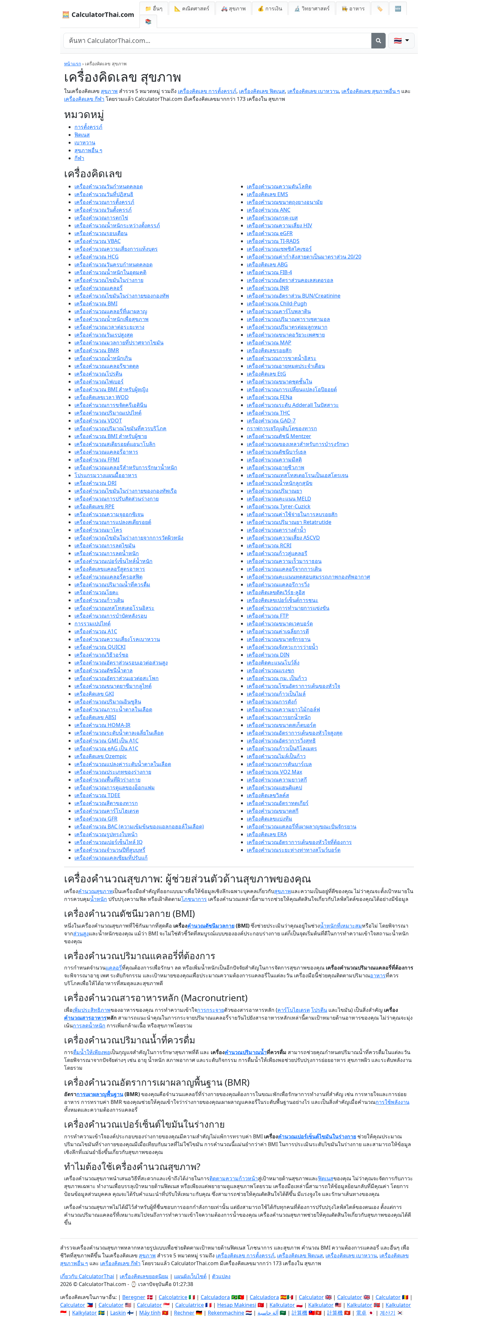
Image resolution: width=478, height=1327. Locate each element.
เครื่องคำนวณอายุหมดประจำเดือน (286, 365)
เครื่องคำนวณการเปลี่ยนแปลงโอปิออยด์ (292, 389)
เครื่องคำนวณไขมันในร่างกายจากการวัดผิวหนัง (128, 537)
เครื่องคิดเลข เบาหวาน (313, 91)
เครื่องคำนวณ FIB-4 (269, 272)
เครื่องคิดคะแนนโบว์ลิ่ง (273, 662)
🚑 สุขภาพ (233, 8)
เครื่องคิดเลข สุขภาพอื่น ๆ (370, 91)
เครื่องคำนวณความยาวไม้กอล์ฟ (283, 709)
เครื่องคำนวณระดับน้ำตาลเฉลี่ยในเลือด (119, 732)
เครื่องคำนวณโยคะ (96, 592)
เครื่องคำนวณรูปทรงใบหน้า (106, 834)
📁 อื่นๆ (154, 8)
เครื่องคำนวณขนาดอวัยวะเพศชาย (286, 334)
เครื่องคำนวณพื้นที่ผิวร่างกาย (107, 779)
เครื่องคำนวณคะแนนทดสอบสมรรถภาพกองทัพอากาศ (308, 576)
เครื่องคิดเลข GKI (94, 693)
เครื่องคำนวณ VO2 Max (274, 771)
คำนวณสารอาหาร (85, 1017)
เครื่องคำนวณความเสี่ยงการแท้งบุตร (116, 248)
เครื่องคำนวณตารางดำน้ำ (276, 529)
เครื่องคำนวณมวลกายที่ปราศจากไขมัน (119, 342)
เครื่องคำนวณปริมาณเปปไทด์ (107, 412)
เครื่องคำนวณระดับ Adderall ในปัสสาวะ (293, 405)
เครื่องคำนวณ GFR (95, 818)
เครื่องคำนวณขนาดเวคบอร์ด (280, 623)
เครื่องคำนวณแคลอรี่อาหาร (106, 451)
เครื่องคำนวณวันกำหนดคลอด (108, 186)
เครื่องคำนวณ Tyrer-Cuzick (279, 506)
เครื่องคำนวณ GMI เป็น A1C (106, 740)
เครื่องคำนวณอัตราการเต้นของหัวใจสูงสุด (294, 732)
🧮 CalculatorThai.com (98, 14)
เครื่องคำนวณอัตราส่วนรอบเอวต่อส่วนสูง (121, 662)
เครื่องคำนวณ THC (268, 412)
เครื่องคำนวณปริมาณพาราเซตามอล (288, 319)
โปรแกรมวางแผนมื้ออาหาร (105, 475)
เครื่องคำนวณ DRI (95, 483)
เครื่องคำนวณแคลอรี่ (98, 287)
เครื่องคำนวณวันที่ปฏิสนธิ (103, 194)
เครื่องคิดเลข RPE (94, 506)
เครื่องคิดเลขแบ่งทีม (269, 818)
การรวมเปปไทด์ (92, 623)
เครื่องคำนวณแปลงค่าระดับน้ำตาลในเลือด (122, 764)
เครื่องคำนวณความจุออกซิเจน (109, 514)
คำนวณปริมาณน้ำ (246, 1052)
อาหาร (378, 975)
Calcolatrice (173, 1297)
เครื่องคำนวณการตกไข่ (101, 217)
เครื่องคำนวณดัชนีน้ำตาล (103, 670)
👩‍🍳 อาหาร (353, 8)
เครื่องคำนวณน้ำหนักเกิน (103, 358)
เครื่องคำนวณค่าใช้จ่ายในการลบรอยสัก (292, 514)
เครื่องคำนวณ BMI (95, 303)
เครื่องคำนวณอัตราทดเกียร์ (278, 803)
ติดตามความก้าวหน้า (233, 1178)
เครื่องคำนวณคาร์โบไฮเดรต (106, 810)
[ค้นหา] (378, 40)
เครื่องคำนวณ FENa (269, 397)
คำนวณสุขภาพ (95, 891)
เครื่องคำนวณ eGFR (270, 233)
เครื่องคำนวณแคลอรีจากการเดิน (284, 568)
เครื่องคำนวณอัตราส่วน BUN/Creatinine (293, 295)
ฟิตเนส (82, 134)
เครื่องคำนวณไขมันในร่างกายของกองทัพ (121, 295)
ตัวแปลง (221, 1276)
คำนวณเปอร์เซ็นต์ (298, 1136)
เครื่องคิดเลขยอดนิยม (144, 1276)
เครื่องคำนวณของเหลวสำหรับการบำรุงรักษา (298, 444)
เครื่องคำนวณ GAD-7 (271, 420)
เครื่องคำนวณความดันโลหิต (279, 186)
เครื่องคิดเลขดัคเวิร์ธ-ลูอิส (276, 592)
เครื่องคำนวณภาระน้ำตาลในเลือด (113, 709)
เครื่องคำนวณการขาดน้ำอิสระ (281, 358)
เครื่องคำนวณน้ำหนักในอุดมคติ (110, 272)
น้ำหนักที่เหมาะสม (341, 925)
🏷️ (380, 8)
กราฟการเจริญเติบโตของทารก (282, 428)
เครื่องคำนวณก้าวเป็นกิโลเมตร (282, 748)
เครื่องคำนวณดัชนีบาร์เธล (276, 451)
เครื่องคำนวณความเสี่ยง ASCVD (283, 537)
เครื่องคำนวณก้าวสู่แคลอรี (277, 553)
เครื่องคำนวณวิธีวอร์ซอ (101, 654)
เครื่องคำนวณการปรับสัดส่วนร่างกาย (116, 498)
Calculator (311, 1297)
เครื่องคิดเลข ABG (267, 264)
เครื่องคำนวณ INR (268, 287)
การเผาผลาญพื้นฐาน (99, 1094)
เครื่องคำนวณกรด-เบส (272, 217)
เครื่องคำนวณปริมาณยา (274, 490)
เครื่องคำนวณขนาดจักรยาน (279, 639)
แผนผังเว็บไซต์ (190, 1276)
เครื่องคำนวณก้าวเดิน (99, 600)
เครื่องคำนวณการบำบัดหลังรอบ (110, 615)
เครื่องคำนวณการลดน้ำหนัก (106, 553)
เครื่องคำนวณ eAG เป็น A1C (106, 748)
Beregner (133, 1297)
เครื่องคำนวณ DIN (268, 654)
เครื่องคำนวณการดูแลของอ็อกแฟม (114, 787)
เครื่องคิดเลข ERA (267, 834)
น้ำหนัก (98, 899)
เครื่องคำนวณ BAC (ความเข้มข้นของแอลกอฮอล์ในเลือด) (139, 826)
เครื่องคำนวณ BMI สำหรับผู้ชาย (110, 436)
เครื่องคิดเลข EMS (267, 194)
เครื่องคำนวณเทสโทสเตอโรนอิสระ (114, 607)
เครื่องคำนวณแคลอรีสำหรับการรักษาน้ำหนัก (125, 467)
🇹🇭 (399, 40)
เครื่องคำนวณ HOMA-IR (102, 725)
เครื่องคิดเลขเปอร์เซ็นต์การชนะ (282, 600)
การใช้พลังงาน (392, 1102)
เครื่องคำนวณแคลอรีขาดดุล (106, 365)
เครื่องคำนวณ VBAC (97, 241)
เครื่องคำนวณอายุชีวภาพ (275, 467)
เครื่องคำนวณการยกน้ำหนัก (279, 717)
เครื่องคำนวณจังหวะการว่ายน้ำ (282, 646)
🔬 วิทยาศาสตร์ (312, 8)
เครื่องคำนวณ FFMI (96, 459)
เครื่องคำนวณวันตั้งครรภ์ (103, 209)
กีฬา (79, 158)
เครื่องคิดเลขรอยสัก (269, 350)
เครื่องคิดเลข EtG (266, 373)
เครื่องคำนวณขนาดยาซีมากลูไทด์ (113, 686)
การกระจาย (210, 1009)
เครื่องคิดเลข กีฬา (84, 98)
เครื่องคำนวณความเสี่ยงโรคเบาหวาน (117, 639)
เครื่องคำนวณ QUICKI (100, 646)
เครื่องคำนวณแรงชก (270, 670)
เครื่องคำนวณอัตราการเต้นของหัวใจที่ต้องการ (299, 842)
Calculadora (215, 1297)
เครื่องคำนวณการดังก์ (272, 701)
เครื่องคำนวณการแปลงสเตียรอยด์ (112, 522)
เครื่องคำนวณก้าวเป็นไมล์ (276, 693)
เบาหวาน (84, 142)
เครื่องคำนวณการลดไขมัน (104, 545)
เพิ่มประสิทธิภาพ (92, 1009)
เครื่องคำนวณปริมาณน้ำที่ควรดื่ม (112, 584)
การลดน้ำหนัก (89, 1025)
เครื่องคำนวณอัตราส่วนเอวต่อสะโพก (116, 678)
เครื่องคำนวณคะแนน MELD (279, 498)
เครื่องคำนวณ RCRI (269, 545)
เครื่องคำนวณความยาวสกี (277, 779)
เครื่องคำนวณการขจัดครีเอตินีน (110, 405)
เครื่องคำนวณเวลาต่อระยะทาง (109, 326)
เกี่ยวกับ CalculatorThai (87, 1276)
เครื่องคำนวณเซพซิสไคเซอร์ (279, 248)
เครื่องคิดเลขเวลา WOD (101, 397)
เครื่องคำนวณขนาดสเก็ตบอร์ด (281, 725)
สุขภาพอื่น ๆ (88, 150)
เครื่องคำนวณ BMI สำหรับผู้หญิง (111, 389)
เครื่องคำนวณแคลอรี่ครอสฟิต (108, 576)
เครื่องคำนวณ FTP (268, 615)
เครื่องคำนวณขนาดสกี (273, 810)
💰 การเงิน (270, 8)
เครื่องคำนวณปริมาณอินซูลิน (107, 701)
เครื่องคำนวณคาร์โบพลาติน (279, 311)
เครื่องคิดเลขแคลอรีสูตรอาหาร (109, 568)
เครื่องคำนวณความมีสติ (274, 459)
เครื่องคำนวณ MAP (269, 342)
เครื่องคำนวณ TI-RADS (273, 241)
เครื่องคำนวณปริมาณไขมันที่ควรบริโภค (120, 428)
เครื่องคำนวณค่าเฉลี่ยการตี (278, 631)
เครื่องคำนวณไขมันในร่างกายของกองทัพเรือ (125, 490)
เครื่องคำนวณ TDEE (97, 795)
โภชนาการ (194, 899)
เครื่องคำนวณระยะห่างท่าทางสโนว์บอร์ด (293, 849)
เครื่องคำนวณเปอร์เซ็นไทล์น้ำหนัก (113, 561)
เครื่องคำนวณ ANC (268, 209)
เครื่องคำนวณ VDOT (98, 420)
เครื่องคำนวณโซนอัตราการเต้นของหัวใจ (293, 686)
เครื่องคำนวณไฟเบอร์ (99, 381)
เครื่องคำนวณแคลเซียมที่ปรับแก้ (111, 857)
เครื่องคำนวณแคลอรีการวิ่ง (278, 584)
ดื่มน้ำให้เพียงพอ (91, 1052)
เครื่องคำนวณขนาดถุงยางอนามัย (285, 202)
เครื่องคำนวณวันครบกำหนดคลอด (113, 264)
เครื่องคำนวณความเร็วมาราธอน (284, 561)
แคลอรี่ (114, 967)
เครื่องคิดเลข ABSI (95, 717)
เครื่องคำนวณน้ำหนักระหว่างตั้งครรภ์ (117, 225)
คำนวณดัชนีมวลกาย (210, 925)
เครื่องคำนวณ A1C (95, 631)
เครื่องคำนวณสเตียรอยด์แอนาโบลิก (114, 444)
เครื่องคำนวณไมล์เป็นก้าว (276, 756)
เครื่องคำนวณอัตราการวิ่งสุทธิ (281, 740)
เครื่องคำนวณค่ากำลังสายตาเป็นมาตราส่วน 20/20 (304, 256)
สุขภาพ (109, 91)
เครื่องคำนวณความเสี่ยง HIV (279, 225)
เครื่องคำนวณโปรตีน (98, 373)
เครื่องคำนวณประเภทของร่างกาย (112, 771)
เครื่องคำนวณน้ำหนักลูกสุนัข (279, 483)
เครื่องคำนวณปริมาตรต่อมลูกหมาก (287, 326)
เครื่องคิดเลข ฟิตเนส (262, 91)
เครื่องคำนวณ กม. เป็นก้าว (277, 678)
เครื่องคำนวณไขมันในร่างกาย (108, 280)
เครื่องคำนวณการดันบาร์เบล (279, 764)
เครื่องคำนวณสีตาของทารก (106, 803)
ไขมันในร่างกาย (337, 1136)
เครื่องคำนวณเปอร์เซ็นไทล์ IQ (108, 842)
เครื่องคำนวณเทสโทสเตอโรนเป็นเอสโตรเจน (297, 475)
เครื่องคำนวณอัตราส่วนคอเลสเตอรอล (290, 280)
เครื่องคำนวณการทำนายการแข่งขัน (288, 607)
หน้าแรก (72, 63)
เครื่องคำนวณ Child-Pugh (277, 303)
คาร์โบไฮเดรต (293, 1009)
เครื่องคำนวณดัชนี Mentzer (279, 436)
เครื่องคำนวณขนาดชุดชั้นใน (279, 381)
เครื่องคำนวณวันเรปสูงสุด (103, 334)
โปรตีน (319, 1009)
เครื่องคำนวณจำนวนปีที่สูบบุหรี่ (109, 849)
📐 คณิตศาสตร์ (191, 8)
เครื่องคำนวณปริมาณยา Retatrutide (289, 522)
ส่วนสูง (81, 933)
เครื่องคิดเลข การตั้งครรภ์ (207, 91)
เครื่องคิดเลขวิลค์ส (268, 795)
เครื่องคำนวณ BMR (96, 350)
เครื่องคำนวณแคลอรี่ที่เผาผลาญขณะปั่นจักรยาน (301, 826)
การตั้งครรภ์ (88, 126)
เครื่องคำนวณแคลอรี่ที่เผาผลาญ (110, 311)
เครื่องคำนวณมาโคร (98, 529)
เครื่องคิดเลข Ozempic (100, 756)
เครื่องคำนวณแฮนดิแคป (274, 787)
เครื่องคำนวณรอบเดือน (100, 233)
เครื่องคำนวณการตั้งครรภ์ (104, 202)
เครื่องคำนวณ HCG (96, 256)
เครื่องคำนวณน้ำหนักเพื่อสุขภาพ (111, 319)
